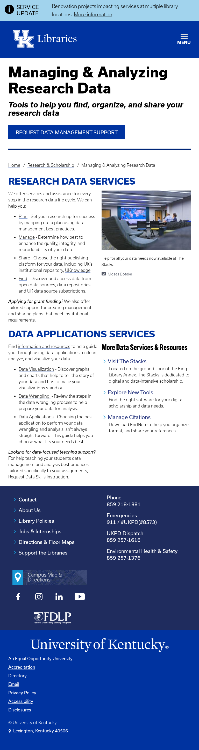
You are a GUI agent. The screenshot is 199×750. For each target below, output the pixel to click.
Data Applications (36, 416)
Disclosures (19, 710)
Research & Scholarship (50, 165)
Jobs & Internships (40, 531)
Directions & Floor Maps (47, 542)
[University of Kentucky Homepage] (99, 645)
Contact (28, 500)
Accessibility (20, 701)
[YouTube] (80, 597)
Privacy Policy (22, 692)
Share (24, 258)
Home (14, 165)
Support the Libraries (43, 553)
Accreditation (21, 667)
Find (23, 278)
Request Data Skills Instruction (38, 477)
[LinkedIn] (59, 597)
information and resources (44, 346)
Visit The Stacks (127, 361)
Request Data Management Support (67, 132)
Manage (27, 237)
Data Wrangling (35, 396)
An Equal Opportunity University (40, 658)
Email (13, 684)
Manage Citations (129, 417)
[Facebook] (18, 597)
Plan (23, 216)
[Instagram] (39, 597)
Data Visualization (36, 369)
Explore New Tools (130, 392)
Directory (17, 675)
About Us (30, 510)
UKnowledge (77, 270)
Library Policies (36, 521)
